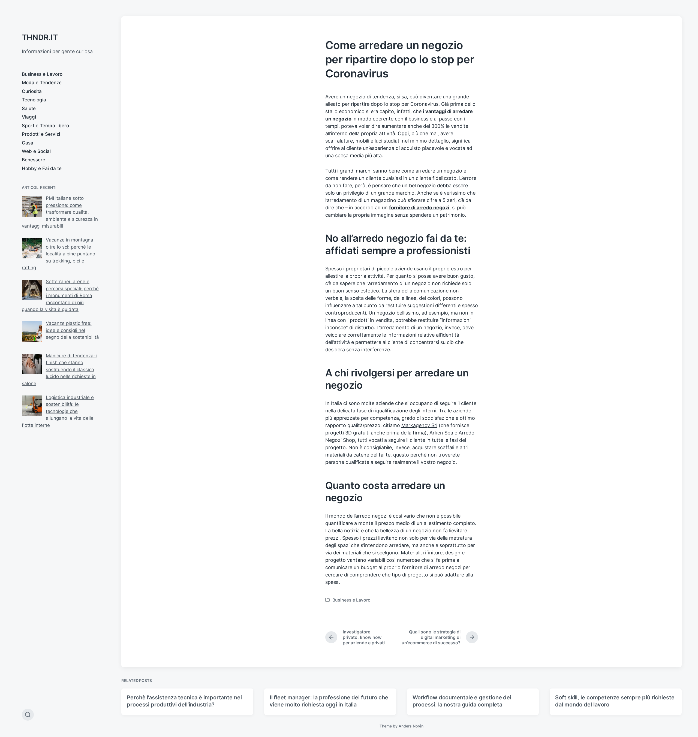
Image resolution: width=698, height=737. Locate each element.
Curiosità (32, 91)
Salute (29, 108)
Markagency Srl (419, 425)
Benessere (33, 159)
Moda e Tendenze (42, 82)
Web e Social (36, 151)
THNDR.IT (40, 37)
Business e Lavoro (42, 74)
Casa (27, 143)
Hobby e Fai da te (42, 168)
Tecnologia (34, 99)
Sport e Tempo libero (45, 125)
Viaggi (29, 117)
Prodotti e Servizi (41, 134)
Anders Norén (411, 726)
